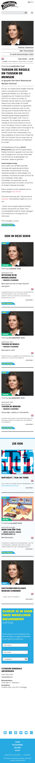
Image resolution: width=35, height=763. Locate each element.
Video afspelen (7, 225)
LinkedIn (15, 732)
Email (31, 732)
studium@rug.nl (7, 677)
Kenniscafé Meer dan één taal (9, 485)
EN (32, 2)
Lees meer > (30, 300)
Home (17, 742)
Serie (4, 243)
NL (29, 2)
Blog (17, 750)
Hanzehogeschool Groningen (8, 723)
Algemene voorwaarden (13, 755)
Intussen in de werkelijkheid (9, 276)
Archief (17, 748)
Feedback (18, 698)
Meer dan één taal (11, 530)
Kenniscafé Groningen (8, 527)
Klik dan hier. (16, 192)
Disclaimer (27, 755)
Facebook (5, 732)
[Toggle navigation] (32, 12)
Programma (17, 745)
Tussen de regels (10, 344)
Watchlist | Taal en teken (14, 478)
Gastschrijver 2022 (25, 54)
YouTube (26, 732)
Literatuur (29, 47)
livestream (5, 199)
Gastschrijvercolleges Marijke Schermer (13, 589)
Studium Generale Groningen (10, 5)
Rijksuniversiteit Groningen (8, 715)
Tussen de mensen (11, 407)
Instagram (10, 732)
